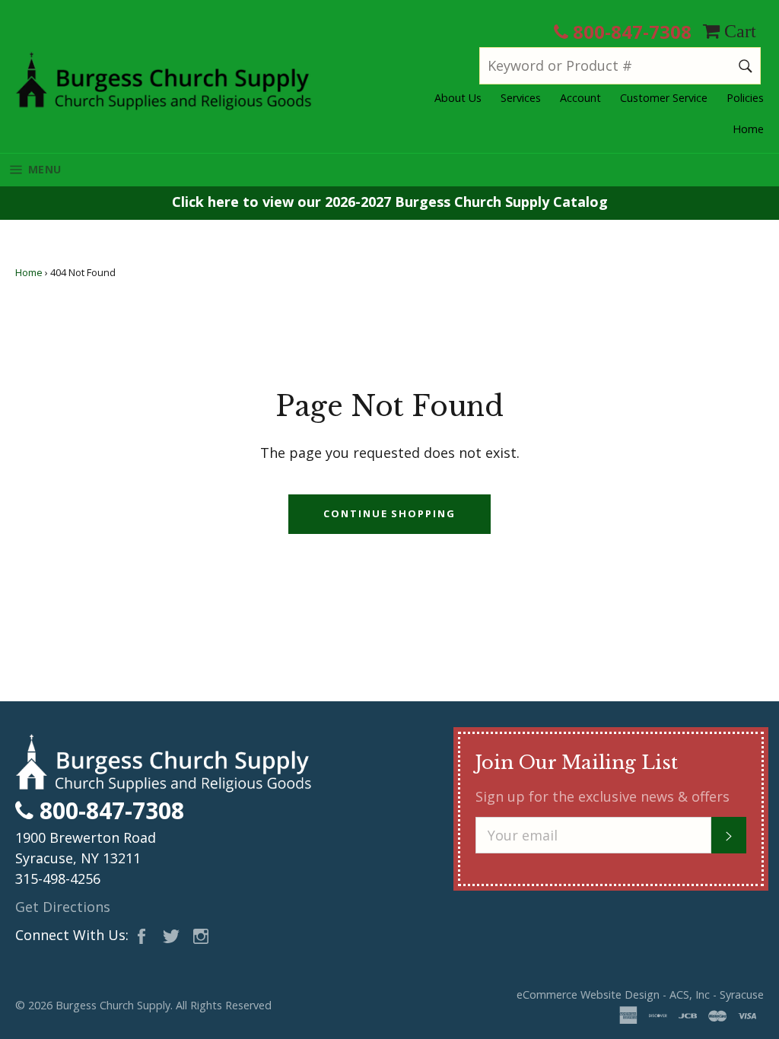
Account (580, 98)
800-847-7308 (630, 31)
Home (748, 129)
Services (521, 98)
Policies (745, 98)
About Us (458, 98)
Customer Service (663, 98)
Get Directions (62, 907)
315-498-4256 (57, 878)
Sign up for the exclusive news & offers (602, 796)
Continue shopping (389, 513)
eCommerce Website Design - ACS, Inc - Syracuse (640, 994)
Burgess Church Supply (113, 1005)
